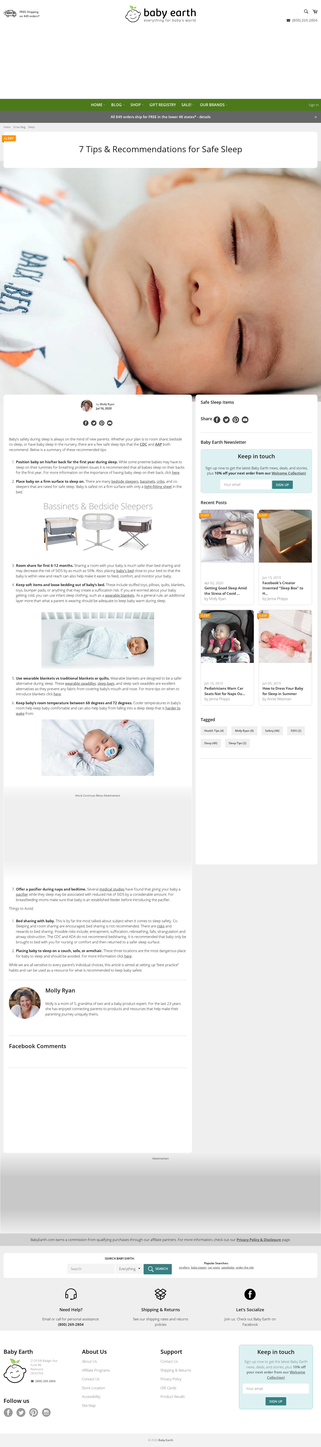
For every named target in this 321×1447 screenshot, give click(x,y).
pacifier (22, 894)
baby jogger (199, 1267)
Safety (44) (272, 731)
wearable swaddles (80, 683)
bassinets (147, 481)
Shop (136, 104)
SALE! (186, 104)
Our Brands (213, 104)
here (175, 472)
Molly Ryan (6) (244, 731)
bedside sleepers (124, 481)
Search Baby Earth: (119, 1258)
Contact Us (90, 1379)
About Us (89, 1361)
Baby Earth (165, 1440)
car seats (214, 1267)
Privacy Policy (170, 1379)
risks (160, 926)
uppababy (227, 1267)
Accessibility (91, 1396)
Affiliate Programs (96, 1370)
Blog (117, 104)
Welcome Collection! (289, 473)
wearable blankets (119, 595)
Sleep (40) (210, 743)
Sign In (314, 105)
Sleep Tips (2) (237, 743)
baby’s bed (125, 570)
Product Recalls (172, 1396)
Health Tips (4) (214, 731)
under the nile (245, 1267)
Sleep (9, 138)
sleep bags (106, 683)
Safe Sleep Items (217, 402)
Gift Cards (168, 1387)
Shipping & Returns (175, 1370)
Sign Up (282, 484)
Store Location (93, 1387)
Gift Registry (162, 104)
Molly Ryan (107, 404)
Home (97, 104)
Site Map (89, 1405)
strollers (184, 1267)
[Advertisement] (160, 63)
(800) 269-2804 (304, 20)
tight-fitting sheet (158, 486)
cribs (160, 481)
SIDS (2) (296, 731)
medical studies (112, 889)
